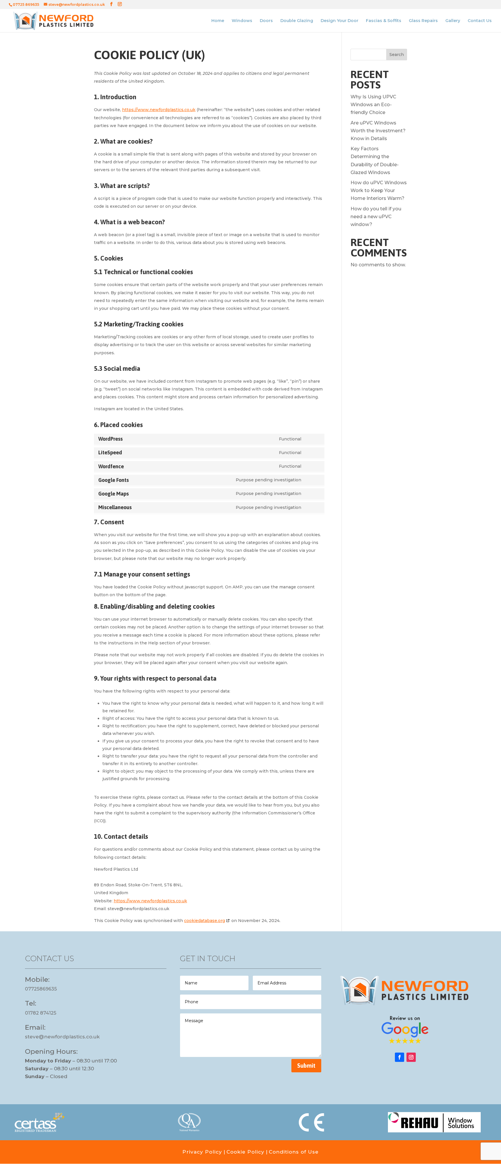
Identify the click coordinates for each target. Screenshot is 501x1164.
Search (396, 54)
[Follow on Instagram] (411, 1057)
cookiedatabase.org (204, 920)
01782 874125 (40, 1013)
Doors (266, 21)
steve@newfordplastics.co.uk (62, 1037)
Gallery (452, 21)
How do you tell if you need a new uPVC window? (376, 216)
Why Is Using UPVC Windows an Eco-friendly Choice (373, 104)
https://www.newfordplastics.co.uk (158, 109)
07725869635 (41, 989)
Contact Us (480, 21)
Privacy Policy (202, 1152)
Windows (242, 21)
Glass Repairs (423, 21)
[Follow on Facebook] (399, 1057)
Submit (306, 1065)
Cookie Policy (245, 1152)
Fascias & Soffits (383, 21)
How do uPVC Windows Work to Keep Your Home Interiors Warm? (379, 190)
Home (217, 21)
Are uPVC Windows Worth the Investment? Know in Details (378, 130)
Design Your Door (339, 21)
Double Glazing (296, 21)
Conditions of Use (294, 1152)
